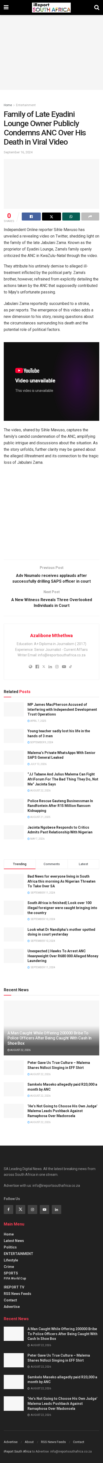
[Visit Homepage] (51, 7)
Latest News (14, 1241)
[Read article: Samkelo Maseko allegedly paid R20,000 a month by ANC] (14, 1089)
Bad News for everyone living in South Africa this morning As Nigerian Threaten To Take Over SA (62, 881)
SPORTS (11, 1273)
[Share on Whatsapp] (71, 217)
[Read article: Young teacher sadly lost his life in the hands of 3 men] (14, 736)
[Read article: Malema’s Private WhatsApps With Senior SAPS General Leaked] (14, 757)
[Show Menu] (6, 7)
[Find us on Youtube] (44, 1209)
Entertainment (26, 105)
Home (8, 105)
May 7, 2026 (37, 838)
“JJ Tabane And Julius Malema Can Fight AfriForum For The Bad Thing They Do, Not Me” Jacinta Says (63, 779)
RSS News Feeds (17, 1294)
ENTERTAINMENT (18, 1254)
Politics (10, 1247)
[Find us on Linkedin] (56, 1209)
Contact (10, 1300)
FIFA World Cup (15, 1278)
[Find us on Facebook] (8, 1209)
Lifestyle (11, 1260)
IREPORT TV (14, 1287)
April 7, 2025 (38, 721)
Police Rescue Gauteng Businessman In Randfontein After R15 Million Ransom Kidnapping (60, 806)
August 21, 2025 (40, 817)
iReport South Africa (17, 1451)
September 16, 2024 (18, 152)
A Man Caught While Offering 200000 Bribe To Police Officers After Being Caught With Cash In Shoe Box (50, 1038)
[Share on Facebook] (31, 217)
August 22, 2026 (40, 790)
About (29, 1442)
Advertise (12, 1307)
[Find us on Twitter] (20, 1209)
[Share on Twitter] (51, 217)
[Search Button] (96, 7)
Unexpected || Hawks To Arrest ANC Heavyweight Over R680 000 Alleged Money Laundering (63, 956)
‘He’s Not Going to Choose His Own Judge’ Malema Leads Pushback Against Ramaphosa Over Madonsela (63, 1111)
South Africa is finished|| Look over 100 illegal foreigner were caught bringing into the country (62, 908)
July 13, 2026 (38, 764)
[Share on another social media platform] (90, 217)
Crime (9, 1267)
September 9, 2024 (41, 742)
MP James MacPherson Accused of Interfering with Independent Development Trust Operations (62, 709)
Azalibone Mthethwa (51, 635)
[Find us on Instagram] (32, 1209)
